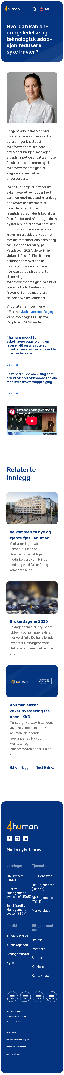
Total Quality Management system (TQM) (16, 910)
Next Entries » (46, 768)
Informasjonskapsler (16, 1047)
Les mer (13, 364)
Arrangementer (17, 954)
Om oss (37, 940)
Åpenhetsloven (13, 1054)
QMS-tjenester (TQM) (43, 900)
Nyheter (12, 963)
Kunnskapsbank (18, 945)
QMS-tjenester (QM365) (43, 887)
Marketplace (41, 911)
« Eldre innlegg (18, 768)
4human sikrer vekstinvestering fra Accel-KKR (30, 711)
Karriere (38, 967)
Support (38, 958)
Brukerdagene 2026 (29, 621)
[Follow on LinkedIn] (25, 838)
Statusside (11, 1032)
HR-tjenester (42, 876)
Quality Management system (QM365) (18, 893)
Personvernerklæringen (17, 1039)
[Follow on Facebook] (9, 838)
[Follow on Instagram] (17, 838)
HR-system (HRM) (14, 878)
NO (47, 9)
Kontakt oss (41, 976)
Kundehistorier (17, 936)
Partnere (38, 949)
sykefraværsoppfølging (36, 312)
